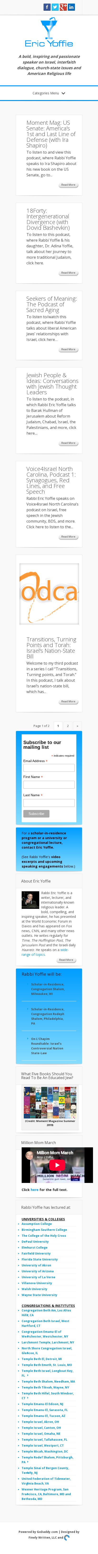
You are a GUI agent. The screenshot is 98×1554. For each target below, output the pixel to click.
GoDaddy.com (47, 1532)
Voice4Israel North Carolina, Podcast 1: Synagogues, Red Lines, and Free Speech (51, 480)
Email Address (35, 761)
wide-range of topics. (45, 952)
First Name (33, 777)
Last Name (33, 795)
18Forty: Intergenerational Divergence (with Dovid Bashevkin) (48, 219)
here (35, 1189)
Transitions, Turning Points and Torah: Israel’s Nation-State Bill (51, 647)
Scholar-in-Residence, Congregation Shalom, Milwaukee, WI (48, 989)
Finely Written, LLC (43, 1538)
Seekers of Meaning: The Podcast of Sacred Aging (51, 304)
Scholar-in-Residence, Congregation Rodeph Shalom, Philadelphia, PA (47, 1016)
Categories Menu (46, 93)
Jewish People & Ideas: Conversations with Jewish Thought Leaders (52, 383)
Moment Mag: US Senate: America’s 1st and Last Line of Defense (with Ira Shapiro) (50, 134)
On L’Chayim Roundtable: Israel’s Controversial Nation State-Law (47, 1046)
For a (44, 840)
